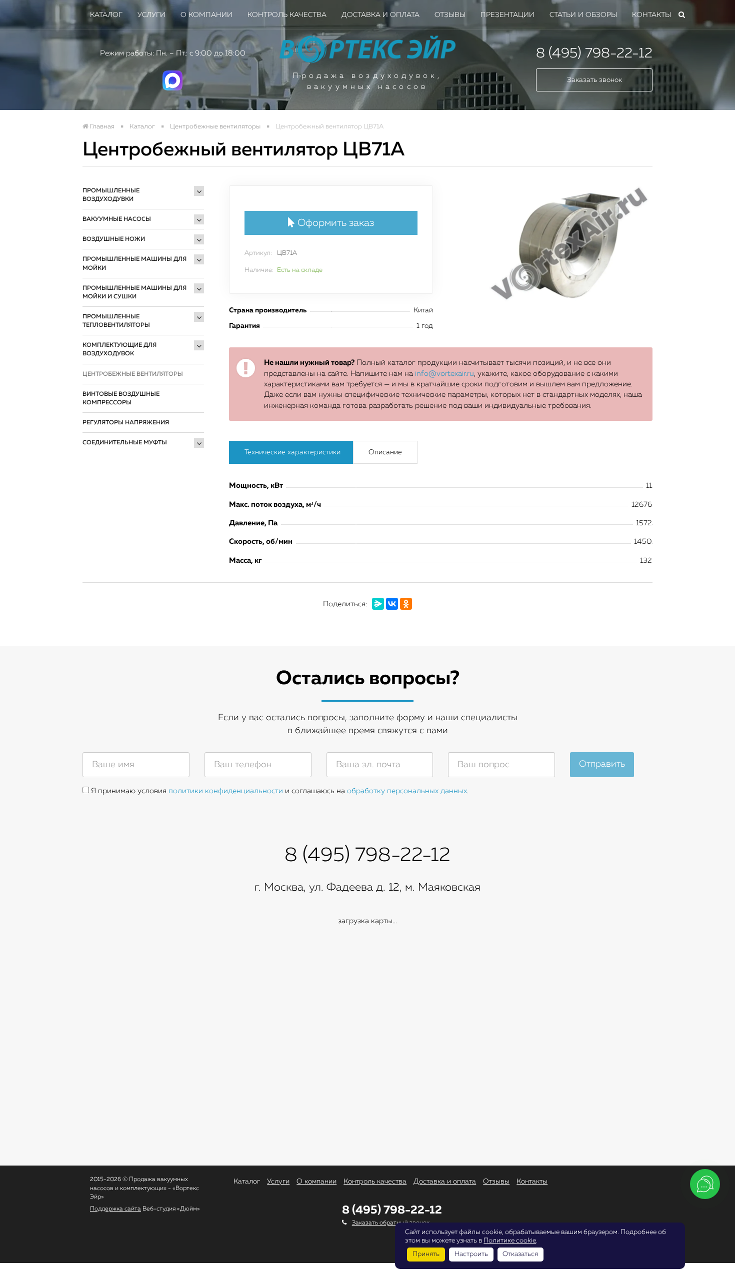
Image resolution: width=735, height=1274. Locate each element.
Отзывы (450, 14)
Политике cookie (510, 1240)
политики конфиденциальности (225, 791)
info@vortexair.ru (444, 373)
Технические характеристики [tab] (292, 452)
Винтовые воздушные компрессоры (121, 398)
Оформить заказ (334, 223)
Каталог (106, 14)
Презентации (507, 14)
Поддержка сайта (115, 1209)
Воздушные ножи (113, 239)
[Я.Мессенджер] (378, 604)
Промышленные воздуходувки (111, 195)
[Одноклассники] (406, 604)
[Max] (172, 88)
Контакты (651, 14)
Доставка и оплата (381, 14)
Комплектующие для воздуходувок (119, 349)
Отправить (602, 764)
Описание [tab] (385, 452)
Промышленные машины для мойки (134, 263)
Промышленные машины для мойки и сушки (134, 292)
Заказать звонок (594, 79)
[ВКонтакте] (392, 604)
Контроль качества (287, 14)
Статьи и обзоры (583, 14)
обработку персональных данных (407, 791)
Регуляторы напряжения (125, 423)
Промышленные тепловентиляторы (116, 321)
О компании (206, 14)
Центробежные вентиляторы (132, 374)
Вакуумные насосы (116, 219)
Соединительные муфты (124, 443)
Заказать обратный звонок (391, 1223)
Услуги (152, 14)
